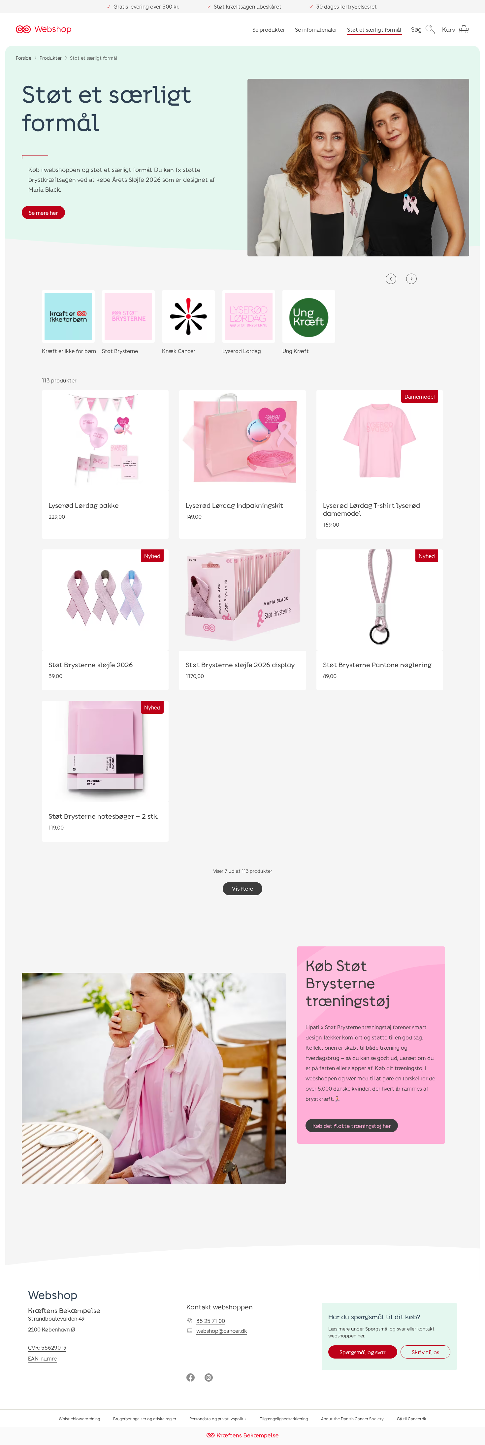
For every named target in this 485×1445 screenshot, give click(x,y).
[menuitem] (423, 29)
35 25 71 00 (210, 1321)
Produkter (51, 58)
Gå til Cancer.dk (411, 1418)
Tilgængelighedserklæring (284, 1418)
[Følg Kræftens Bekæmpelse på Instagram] (209, 1378)
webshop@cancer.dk (221, 1331)
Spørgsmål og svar (363, 1352)
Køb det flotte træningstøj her (351, 1126)
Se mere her (43, 213)
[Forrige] (391, 279)
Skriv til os (425, 1352)
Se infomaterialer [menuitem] (316, 29)
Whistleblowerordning (79, 1418)
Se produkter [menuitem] (268, 29)
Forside (23, 58)
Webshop (53, 1294)
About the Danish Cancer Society (352, 1418)
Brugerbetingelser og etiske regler (144, 1418)
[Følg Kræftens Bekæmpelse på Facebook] (190, 1378)
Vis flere (242, 888)
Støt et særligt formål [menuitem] (374, 29)
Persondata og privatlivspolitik (218, 1418)
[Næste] (411, 279)
